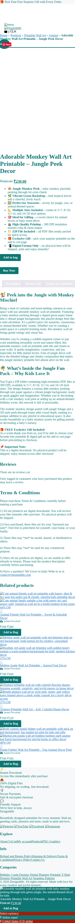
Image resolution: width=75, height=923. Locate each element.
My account (24, 841)
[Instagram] (52, 826)
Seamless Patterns (44, 878)
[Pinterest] (6, 826)
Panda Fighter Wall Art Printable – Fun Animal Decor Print (36, 749)
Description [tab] (12, 283)
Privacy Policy (22, 859)
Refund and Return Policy (16, 856)
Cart (14, 841)
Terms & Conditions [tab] (59, 283)
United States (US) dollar (17, 921)
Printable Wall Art (21, 878)
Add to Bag (10, 908)
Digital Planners (39, 874)
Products (37, 841)
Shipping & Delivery (44, 856)
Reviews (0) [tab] (33, 283)
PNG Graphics (51, 841)
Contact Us (38, 859)
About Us (6, 841)
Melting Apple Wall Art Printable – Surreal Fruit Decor (33, 665)
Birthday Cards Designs (14, 874)
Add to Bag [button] (10, 632)
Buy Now (9, 270)
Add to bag (10, 257)
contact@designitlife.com (15, 574)
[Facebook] (36, 826)
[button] (13, 32)
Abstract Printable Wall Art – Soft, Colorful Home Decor (34, 709)
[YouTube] (21, 826)
